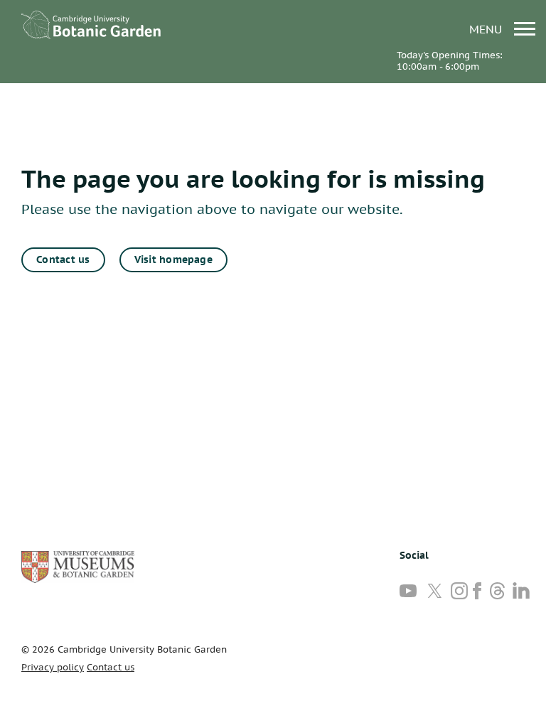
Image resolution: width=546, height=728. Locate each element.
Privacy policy (52, 667)
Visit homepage (173, 259)
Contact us (63, 259)
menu (487, 29)
